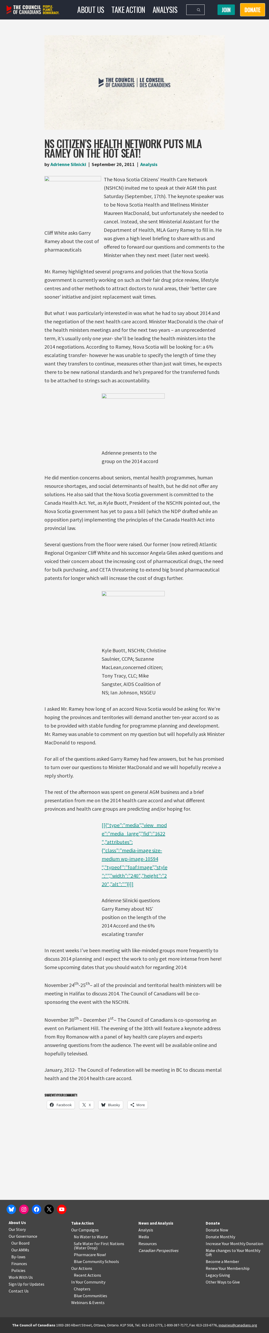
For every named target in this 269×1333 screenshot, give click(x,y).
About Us (90, 9)
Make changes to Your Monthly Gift (233, 1252)
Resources (147, 1243)
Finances (19, 1263)
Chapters (82, 1288)
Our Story (17, 1229)
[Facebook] (36, 1209)
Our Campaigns (85, 1229)
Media (143, 1236)
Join (226, 10)
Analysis (165, 9)
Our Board (20, 1243)
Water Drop (85, 1247)
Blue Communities (90, 1295)
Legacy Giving (218, 1275)
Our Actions (81, 1268)
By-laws (18, 1256)
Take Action (128, 9)
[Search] (199, 9)
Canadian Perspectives (158, 1250)
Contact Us (19, 1291)
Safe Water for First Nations (99, 1243)
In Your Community (88, 1282)
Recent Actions (87, 1275)
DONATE (253, 10)
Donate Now (217, 1229)
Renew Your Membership (228, 1268)
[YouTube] (61, 1209)
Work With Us (21, 1277)
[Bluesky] (11, 1209)
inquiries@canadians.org (238, 1325)
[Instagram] (24, 1209)
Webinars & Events (88, 1302)
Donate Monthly (220, 1236)
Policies (18, 1270)
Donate (213, 1223)
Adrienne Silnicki (68, 164)
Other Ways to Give (223, 1282)
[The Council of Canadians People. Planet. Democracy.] (33, 9)
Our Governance (23, 1236)
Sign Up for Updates (26, 1284)
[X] (49, 1209)
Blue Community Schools (96, 1261)
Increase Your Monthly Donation (234, 1243)
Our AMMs (20, 1249)
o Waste (101, 1236)
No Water (83, 1236)
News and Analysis (155, 1223)
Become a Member (222, 1261)
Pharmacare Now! (90, 1254)
